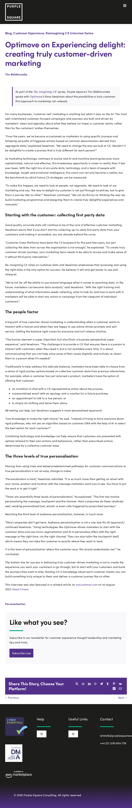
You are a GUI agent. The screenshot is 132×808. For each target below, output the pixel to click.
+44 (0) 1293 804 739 (113, 743)
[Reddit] (83, 683)
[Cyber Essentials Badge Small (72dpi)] (16, 718)
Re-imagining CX (45, 91)
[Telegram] (101, 683)
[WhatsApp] (95, 683)
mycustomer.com (87, 584)
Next (121, 697)
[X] (77, 683)
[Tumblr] (107, 683)
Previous (13, 697)
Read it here (20, 589)
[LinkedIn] (89, 683)
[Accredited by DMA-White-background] (13, 745)
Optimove (36, 96)
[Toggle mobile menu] (125, 5)
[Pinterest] (114, 683)
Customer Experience (28, 33)
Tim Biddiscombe (16, 74)
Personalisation (15, 604)
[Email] (120, 688)
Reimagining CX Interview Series (69, 33)
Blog (8, 33)
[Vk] (120, 683)
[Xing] (114, 688)
